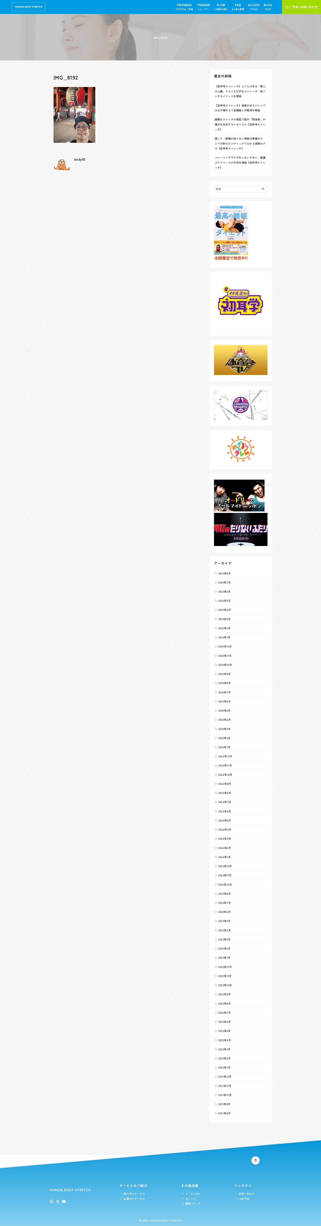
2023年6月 (224, 912)
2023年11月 (225, 875)
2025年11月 (225, 656)
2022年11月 (225, 976)
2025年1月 (224, 747)
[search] (263, 189)
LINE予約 (244, 1199)
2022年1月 (224, 1067)
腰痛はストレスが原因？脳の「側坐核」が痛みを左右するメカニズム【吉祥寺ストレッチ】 (240, 124)
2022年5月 (224, 1031)
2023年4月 (224, 930)
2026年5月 (224, 600)
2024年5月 (224, 820)
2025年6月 (224, 701)
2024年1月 (224, 857)
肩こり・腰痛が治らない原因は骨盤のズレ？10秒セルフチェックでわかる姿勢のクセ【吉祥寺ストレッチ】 (240, 143)
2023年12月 (225, 866)
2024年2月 (224, 848)
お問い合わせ (246, 1194)
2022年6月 (224, 1022)
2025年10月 (225, 665)
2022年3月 (224, 1049)
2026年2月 (224, 628)
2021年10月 (225, 1095)
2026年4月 (224, 610)
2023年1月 (224, 957)
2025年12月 (225, 646)
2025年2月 (224, 738)
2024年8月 (224, 793)
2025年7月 (224, 692)
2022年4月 (224, 1040)
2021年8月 (224, 1113)
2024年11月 (225, 765)
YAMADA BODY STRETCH (165, 1220)
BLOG (268, 6)
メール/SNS (192, 1194)
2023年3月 (224, 939)
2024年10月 (225, 774)
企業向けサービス (134, 1199)
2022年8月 (224, 1003)
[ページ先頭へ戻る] (255, 1160)
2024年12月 (225, 756)
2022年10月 (225, 985)
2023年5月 (224, 921)
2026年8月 (224, 573)
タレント (190, 1199)
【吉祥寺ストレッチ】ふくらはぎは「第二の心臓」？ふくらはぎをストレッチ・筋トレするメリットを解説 (240, 91)
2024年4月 (224, 829)
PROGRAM (184, 6)
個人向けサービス (134, 1194)
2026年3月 (224, 619)
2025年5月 (224, 710)
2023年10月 (225, 884)
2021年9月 (224, 1104)
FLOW (221, 6)
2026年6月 (224, 591)
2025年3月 (224, 729)
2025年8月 (224, 683)
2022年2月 (224, 1058)
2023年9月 (224, 893)
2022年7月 (224, 1012)
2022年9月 (224, 994)
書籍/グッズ (192, 1203)
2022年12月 (225, 967)
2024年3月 (224, 838)
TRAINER (203, 6)
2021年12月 (225, 1076)
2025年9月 (224, 674)
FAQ (238, 6)
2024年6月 (224, 811)
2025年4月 (224, 719)
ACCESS (254, 6)
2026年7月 (224, 582)
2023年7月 (224, 903)
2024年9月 (224, 784)
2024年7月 (224, 802)
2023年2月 (224, 948)
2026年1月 (224, 637)
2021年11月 (224, 1086)
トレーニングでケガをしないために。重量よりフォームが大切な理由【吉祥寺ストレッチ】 (240, 162)
